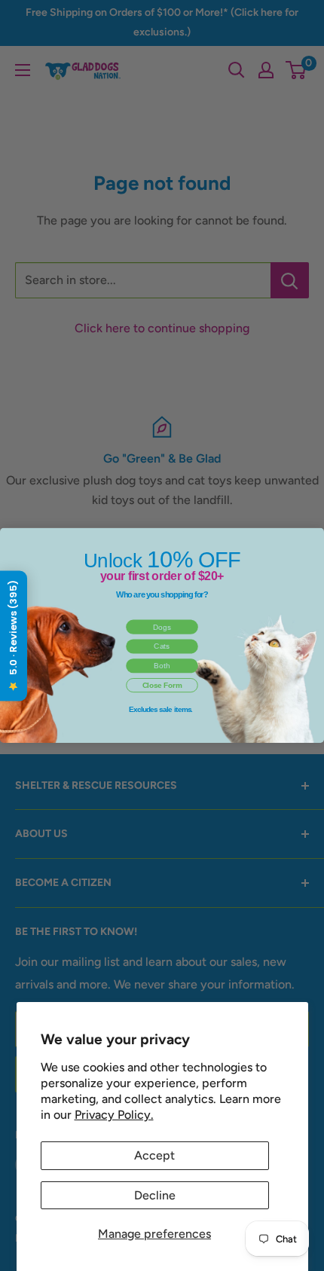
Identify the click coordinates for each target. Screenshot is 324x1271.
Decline (155, 1195)
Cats (162, 646)
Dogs (162, 627)
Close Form (162, 685)
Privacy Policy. (114, 1115)
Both (162, 665)
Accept (154, 1155)
